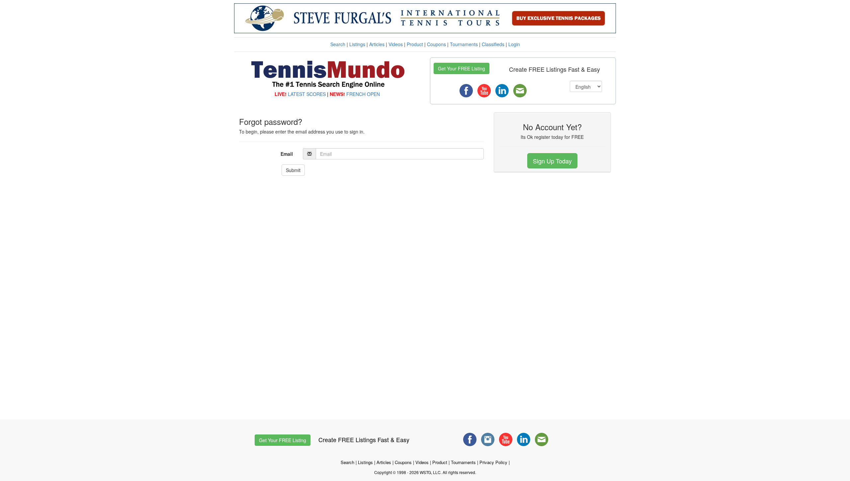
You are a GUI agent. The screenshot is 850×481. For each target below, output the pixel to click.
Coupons (436, 44)
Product (415, 44)
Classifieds (493, 44)
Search (337, 44)
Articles (376, 44)
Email (287, 153)
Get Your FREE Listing (461, 68)
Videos (395, 44)
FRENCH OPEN (363, 94)
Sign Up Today (552, 160)
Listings (357, 44)
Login (514, 44)
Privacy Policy (493, 462)
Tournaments (464, 44)
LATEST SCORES (307, 94)
